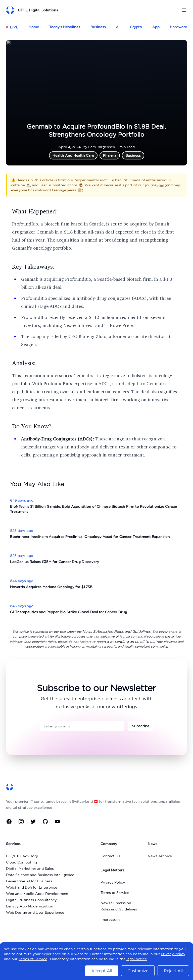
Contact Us (110, 856)
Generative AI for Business (29, 881)
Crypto (136, 27)
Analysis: (24, 363)
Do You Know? (32, 426)
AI (118, 27)
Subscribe (140, 726)
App (156, 27)
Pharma (109, 155)
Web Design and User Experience (35, 912)
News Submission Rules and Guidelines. (116, 631)
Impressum (110, 919)
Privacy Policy (113, 882)
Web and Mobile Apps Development (37, 893)
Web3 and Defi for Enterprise (31, 887)
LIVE (14, 27)
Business (98, 27)
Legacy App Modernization (29, 906)
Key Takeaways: (33, 266)
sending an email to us (134, 641)
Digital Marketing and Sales (30, 868)
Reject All (173, 970)
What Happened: (35, 211)
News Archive (160, 856)
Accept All (101, 970)
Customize (137, 970)
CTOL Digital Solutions (38, 10)
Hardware (178, 27)
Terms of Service (115, 892)
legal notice (136, 959)
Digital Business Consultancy (31, 900)
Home (34, 27)
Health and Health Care (73, 155)
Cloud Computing (21, 862)
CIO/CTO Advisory (22, 856)
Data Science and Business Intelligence (40, 875)
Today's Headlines (64, 27)
